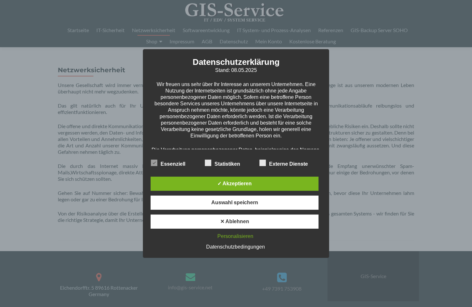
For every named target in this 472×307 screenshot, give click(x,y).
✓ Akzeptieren (234, 183)
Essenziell (173, 164)
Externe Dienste (288, 164)
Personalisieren (235, 236)
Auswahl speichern (234, 202)
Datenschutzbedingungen (235, 247)
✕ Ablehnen (234, 221)
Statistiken (227, 164)
